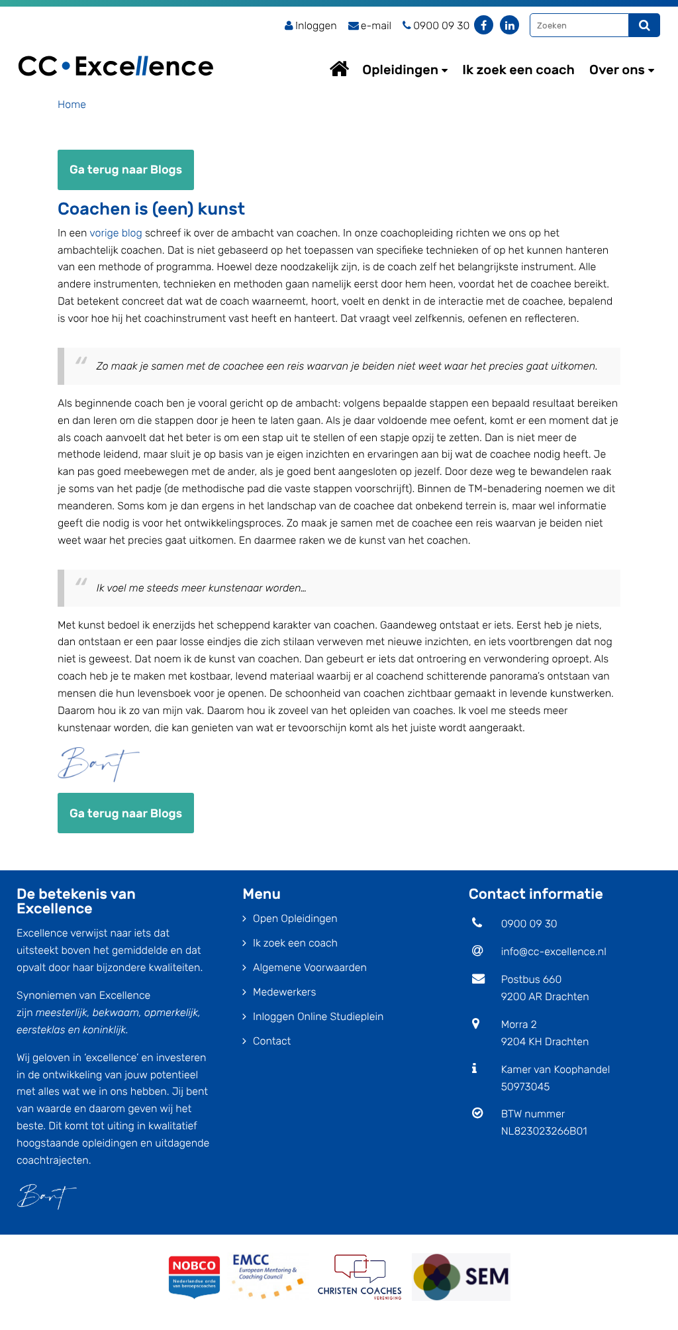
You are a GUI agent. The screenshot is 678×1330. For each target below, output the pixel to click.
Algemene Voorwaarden (310, 967)
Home (351, 68)
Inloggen (316, 25)
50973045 (525, 1086)
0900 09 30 (529, 923)
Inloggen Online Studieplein (318, 1016)
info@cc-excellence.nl (553, 951)
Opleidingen (400, 69)
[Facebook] (483, 24)
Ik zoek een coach (518, 69)
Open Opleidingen (295, 918)
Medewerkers (284, 992)
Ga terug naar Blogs (126, 169)
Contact (272, 1041)
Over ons (617, 69)
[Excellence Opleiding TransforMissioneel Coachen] (116, 50)
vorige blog (115, 233)
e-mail (376, 25)
